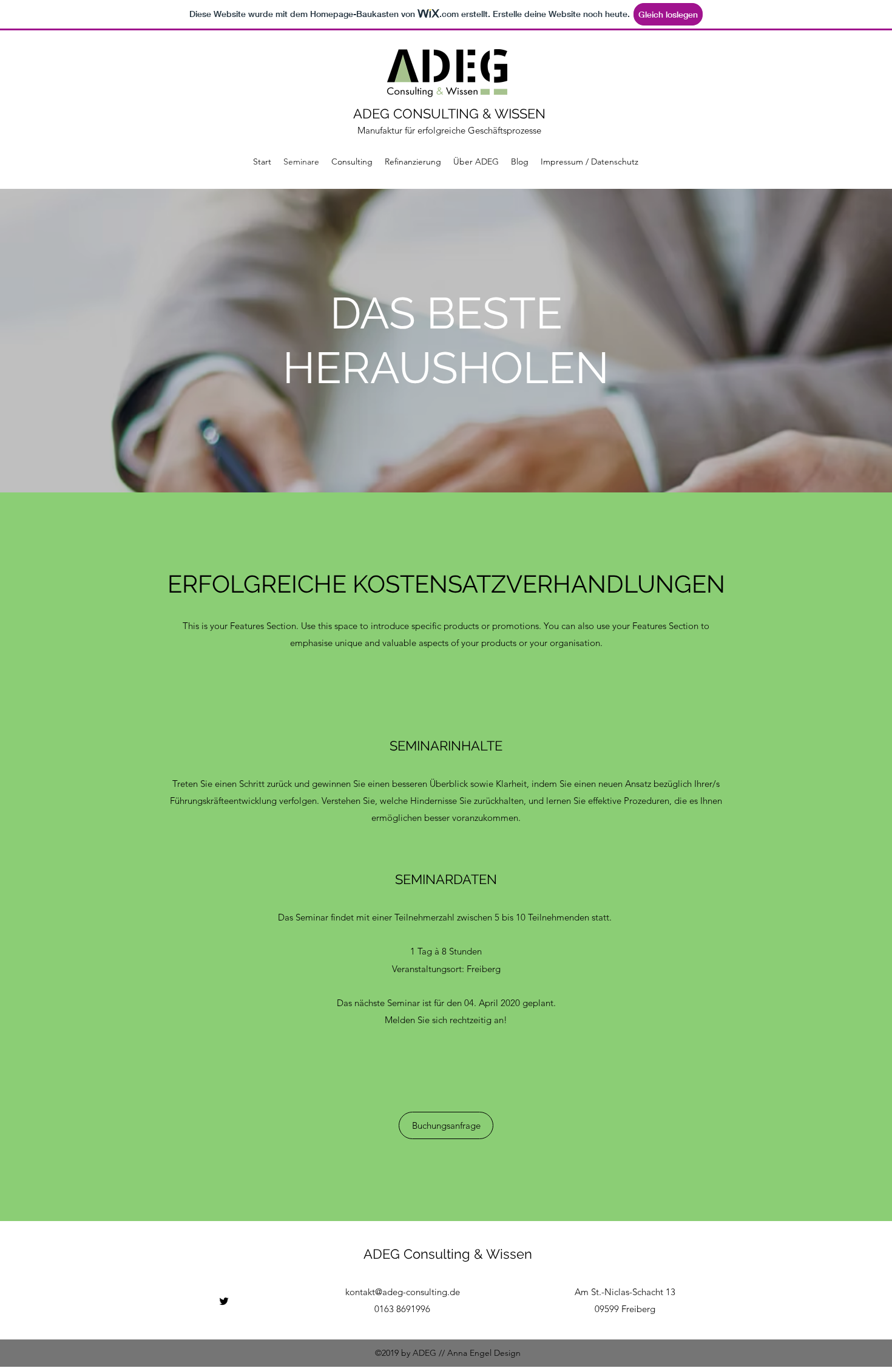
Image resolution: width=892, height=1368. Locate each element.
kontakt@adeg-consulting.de (402, 1292)
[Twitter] (224, 1301)
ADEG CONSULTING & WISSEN (449, 113)
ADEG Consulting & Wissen (447, 1254)
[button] (446, 1125)
